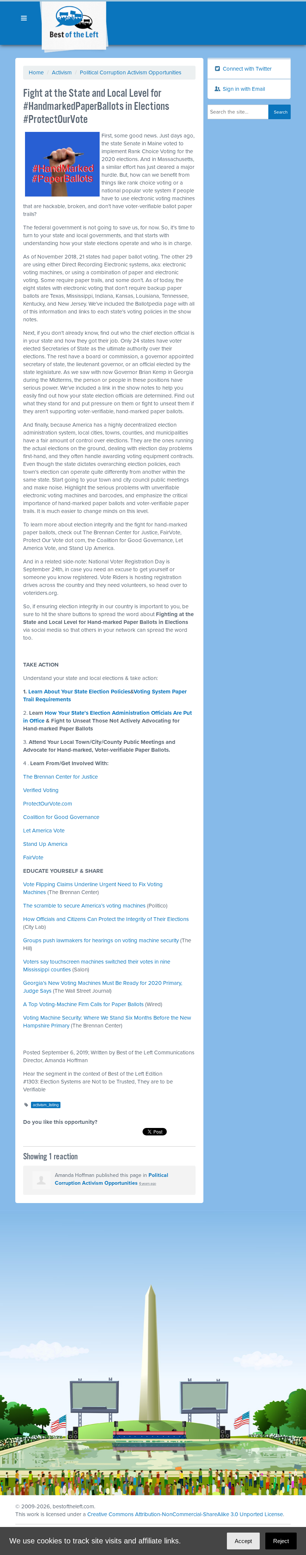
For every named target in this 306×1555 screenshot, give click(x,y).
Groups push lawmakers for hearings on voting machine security (101, 940)
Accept (243, 1541)
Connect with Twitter (246, 68)
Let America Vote (44, 830)
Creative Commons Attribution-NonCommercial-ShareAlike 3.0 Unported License (185, 1514)
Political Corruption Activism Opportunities (130, 72)
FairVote (33, 857)
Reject (281, 1541)
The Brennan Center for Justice (60, 776)
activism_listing (46, 1105)
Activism (62, 72)
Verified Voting (41, 790)
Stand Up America (45, 844)
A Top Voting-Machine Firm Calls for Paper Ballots (83, 1004)
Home (36, 72)
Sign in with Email (243, 89)
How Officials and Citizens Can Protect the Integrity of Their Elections (106, 919)
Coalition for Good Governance (61, 817)
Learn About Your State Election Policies (79, 691)
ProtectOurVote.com (47, 803)
